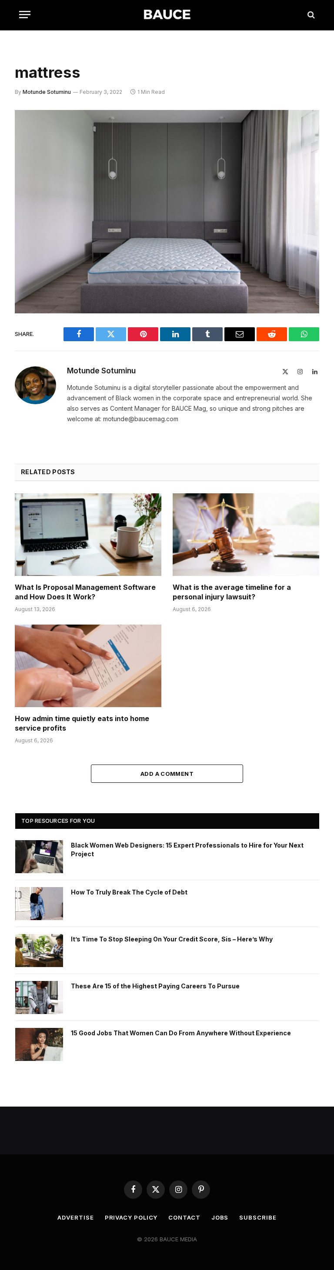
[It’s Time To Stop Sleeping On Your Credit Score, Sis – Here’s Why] (39, 950)
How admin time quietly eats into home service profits (82, 723)
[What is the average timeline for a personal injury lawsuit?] (246, 534)
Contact (184, 1217)
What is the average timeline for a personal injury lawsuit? (232, 592)
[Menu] (24, 14)
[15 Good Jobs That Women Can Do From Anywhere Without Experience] (39, 1044)
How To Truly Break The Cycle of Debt (129, 892)
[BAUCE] (167, 14)
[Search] (310, 14)
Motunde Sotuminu (47, 92)
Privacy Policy (131, 1217)
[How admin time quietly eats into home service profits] (88, 666)
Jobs (220, 1217)
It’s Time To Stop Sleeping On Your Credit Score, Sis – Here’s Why (172, 939)
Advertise (75, 1217)
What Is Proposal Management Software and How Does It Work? (85, 592)
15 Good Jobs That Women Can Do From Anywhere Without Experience (181, 1033)
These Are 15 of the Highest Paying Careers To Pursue (155, 986)
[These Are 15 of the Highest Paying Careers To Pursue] (39, 997)
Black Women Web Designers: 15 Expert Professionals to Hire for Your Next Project (187, 849)
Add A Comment (167, 773)
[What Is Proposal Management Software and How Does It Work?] (88, 534)
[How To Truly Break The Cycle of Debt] (39, 903)
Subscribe (257, 1217)
